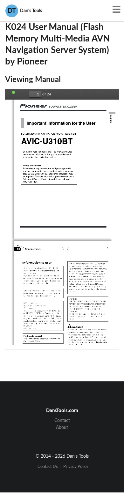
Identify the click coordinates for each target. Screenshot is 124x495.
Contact (62, 420)
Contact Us (48, 467)
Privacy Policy (75, 467)
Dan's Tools (25, 11)
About (62, 427)
